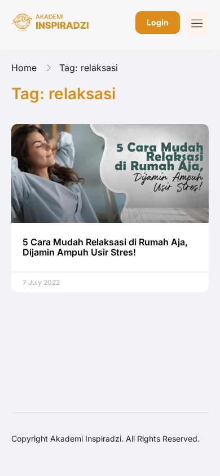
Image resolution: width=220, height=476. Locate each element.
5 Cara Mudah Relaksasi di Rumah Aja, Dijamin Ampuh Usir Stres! (105, 247)
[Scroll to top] (203, 446)
